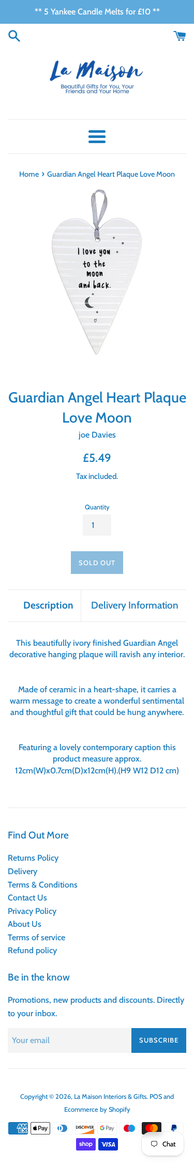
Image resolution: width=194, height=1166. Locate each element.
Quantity (97, 507)
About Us (24, 924)
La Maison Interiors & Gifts (110, 1096)
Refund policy (32, 950)
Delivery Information (134, 605)
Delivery (22, 871)
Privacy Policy (32, 911)
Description (48, 605)
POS (156, 1096)
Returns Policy (33, 858)
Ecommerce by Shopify (97, 1109)
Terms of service (36, 937)
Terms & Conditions (43, 885)
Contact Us (27, 898)
